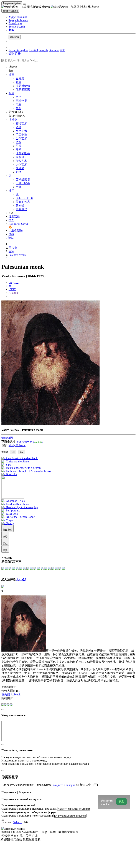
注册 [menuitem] (18, 53)
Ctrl (13, 452)
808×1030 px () (30, 441)
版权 (37, 839)
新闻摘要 (14, 37)
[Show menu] (24, 4)
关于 (29, 835)
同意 (121, 801)
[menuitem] (62, 50)
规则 (7, 839)
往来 (35, 835)
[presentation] (72, 296)
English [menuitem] (23, 50)
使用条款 (17, 839)
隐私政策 (29, 839)
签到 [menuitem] (11, 53)
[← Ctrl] (9, 474)
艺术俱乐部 (17, 113)
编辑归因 (7, 437)
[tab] (14, 282)
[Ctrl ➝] (13, 500)
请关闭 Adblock (11, 694)
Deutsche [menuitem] (54, 50)
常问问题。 (18, 835)
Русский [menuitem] (14, 50)
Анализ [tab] (13, 292)
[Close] (36, 61)
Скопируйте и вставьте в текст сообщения (27, 815)
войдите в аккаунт (64, 785)
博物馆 (13, 68)
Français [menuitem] (43, 50)
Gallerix (17, 822)
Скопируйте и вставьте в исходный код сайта (29, 808)
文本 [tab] (12, 289)
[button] (18, 16)
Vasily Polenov (17, 445)
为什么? (21, 579)
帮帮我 (6, 835)
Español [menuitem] (33, 50)
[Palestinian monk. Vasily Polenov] (50, 423)
